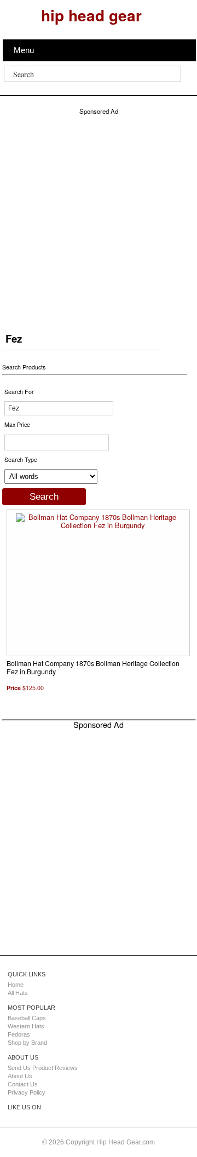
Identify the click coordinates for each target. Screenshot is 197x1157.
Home (16, 984)
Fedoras (19, 1034)
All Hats (18, 993)
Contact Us (23, 1084)
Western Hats (26, 1026)
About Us (20, 1076)
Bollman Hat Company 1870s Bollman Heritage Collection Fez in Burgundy (93, 667)
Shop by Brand (27, 1042)
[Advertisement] (98, 214)
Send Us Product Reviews (43, 1068)
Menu (24, 50)
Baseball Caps (27, 1018)
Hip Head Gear (91, 15)
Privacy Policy (26, 1092)
